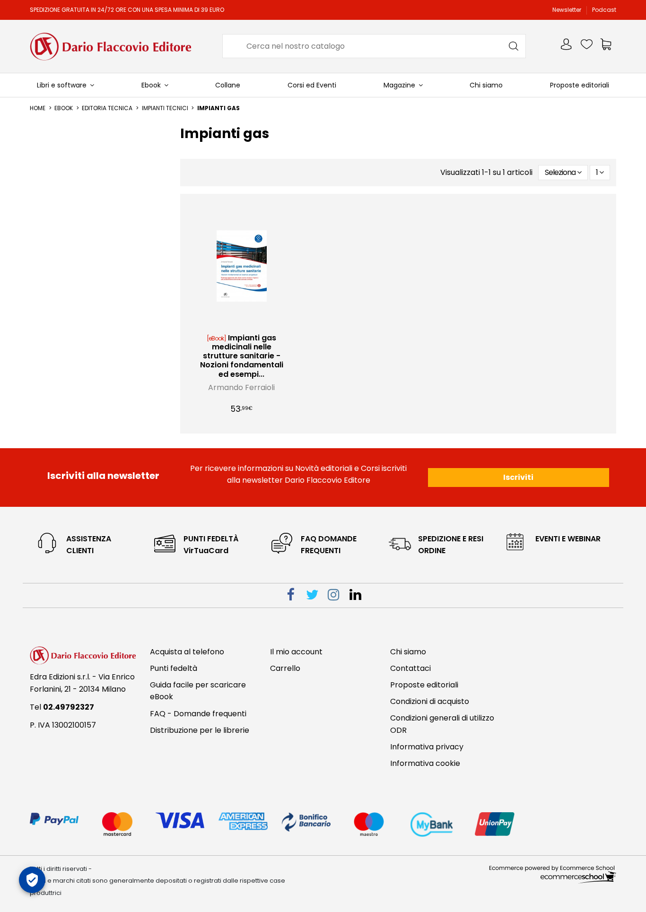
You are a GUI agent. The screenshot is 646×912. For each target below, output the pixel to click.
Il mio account (296, 651)
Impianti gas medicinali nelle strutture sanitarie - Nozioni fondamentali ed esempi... (241, 356)
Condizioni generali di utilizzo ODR (442, 724)
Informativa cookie (425, 763)
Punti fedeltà (173, 668)
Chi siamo (408, 651)
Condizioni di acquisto (429, 701)
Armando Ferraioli (241, 387)
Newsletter (567, 10)
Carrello (285, 668)
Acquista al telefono (187, 651)
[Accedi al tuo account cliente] (567, 46)
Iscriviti (518, 477)
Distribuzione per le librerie (199, 730)
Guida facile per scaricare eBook (198, 691)
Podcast (604, 10)
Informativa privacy (426, 746)
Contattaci (410, 668)
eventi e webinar (568, 538)
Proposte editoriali (424, 684)
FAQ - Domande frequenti (198, 713)
